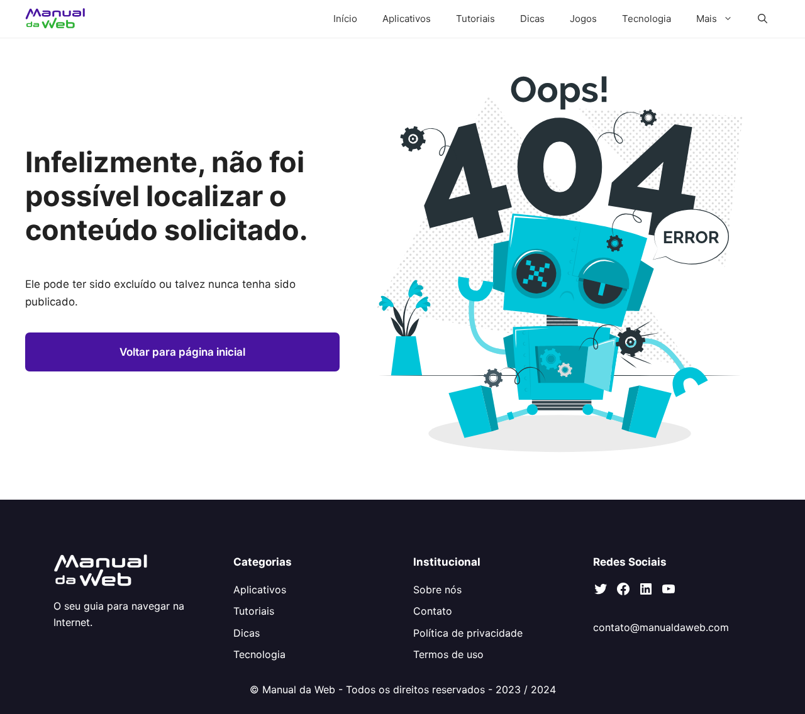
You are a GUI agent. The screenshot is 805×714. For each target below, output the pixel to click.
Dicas (532, 19)
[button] (762, 19)
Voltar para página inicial (182, 352)
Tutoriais (475, 19)
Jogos (583, 19)
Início (345, 19)
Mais (706, 19)
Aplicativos (406, 19)
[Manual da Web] (55, 19)
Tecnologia (646, 19)
